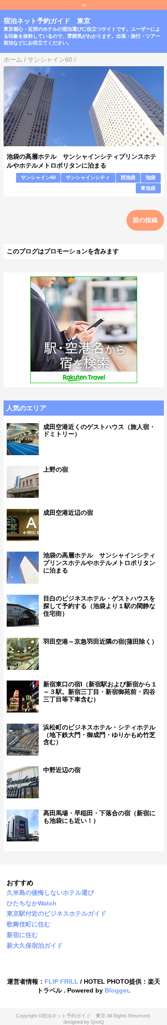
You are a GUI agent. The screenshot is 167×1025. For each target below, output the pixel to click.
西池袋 (128, 177)
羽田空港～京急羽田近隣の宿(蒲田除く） (100, 641)
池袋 (150, 177)
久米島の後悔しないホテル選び (50, 892)
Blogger (116, 990)
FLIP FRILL (61, 981)
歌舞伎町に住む (28, 924)
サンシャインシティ (88, 177)
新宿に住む (22, 934)
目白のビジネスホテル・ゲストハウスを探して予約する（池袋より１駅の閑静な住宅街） (99, 606)
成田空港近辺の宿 (68, 512)
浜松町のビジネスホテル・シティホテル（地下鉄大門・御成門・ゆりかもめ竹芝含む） (99, 735)
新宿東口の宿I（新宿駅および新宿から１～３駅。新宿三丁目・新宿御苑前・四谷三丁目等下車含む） (100, 692)
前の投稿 (145, 220)
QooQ (97, 1022)
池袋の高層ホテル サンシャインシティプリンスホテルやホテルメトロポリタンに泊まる (99, 563)
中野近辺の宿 (62, 769)
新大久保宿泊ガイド (35, 945)
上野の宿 (55, 469)
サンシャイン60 (38, 177)
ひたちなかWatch (32, 903)
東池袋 (148, 188)
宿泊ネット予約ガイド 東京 (47, 20)
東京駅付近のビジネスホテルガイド (56, 913)
